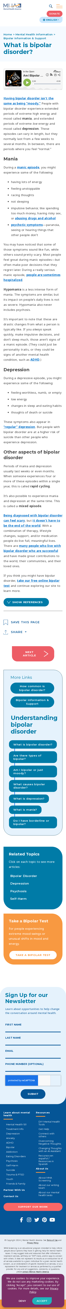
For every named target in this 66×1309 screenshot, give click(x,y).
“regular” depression (19, 427)
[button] (51, 7)
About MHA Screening (45, 1179)
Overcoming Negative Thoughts (50, 1142)
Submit (33, 1094)
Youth (9, 1179)
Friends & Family (15, 1183)
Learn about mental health (17, 1114)
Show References (27, 602)
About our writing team (49, 1186)
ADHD (34, 360)
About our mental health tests (49, 1194)
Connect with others (46, 1135)
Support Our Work (33, 1206)
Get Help (44, 1129)
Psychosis (18, 891)
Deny (22, 1301)
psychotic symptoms (27, 225)
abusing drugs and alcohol (35, 218)
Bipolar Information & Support (32, 701)
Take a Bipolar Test (33, 955)
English (51, 20)
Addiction (12, 1151)
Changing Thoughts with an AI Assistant (50, 1149)
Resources (43, 1112)
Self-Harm (18, 898)
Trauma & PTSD (15, 1174)
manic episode (28, 167)
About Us (42, 1168)
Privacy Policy (32, 1243)
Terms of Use (52, 1240)
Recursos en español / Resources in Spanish (46, 1159)
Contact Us (11, 1196)
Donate (54, 13)
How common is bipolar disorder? (32, 688)
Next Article (29, 653)
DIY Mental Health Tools (49, 1123)
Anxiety (10, 1138)
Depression (19, 883)
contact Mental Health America (36, 1271)
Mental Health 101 (16, 1124)
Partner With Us (14, 1190)
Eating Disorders (16, 1156)
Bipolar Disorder (23, 876)
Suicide (10, 1170)
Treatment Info (15, 1129)
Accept (42, 1301)
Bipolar (10, 1147)
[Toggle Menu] (59, 6)
